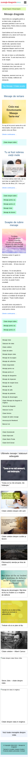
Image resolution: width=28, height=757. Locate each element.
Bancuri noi (6, 424)
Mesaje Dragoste (7, 9)
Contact (22, 751)
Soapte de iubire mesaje (14, 224)
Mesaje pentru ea (9, 200)
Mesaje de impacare (9, 379)
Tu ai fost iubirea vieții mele (14, 153)
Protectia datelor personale (11, 751)
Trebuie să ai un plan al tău (12, 625)
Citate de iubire (7, 350)
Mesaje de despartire (9, 375)
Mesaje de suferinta (9, 361)
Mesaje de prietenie (8, 393)
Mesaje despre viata (9, 354)
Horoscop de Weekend (10, 420)
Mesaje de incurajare (9, 358)
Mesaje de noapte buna (10, 383)
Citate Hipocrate (7, 435)
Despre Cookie (19, 749)
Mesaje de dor (7, 386)
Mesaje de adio (7, 390)
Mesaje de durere (9, 212)
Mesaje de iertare (14, 96)
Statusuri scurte (7, 410)
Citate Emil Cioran (8, 443)
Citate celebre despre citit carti (14, 511)
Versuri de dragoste (8, 406)
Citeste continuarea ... (9, 134)
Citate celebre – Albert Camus (13, 651)
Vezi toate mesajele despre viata (14, 733)
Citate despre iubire (10, 142)
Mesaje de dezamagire (10, 397)
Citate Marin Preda (8, 439)
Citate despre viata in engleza (13, 722)
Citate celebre (7, 347)
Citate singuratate (8, 365)
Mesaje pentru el (9, 204)
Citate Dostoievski (8, 432)
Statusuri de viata (8, 343)
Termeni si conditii (8, 749)
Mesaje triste (8, 208)
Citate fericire (6, 413)
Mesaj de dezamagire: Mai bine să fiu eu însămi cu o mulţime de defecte (14, 592)
